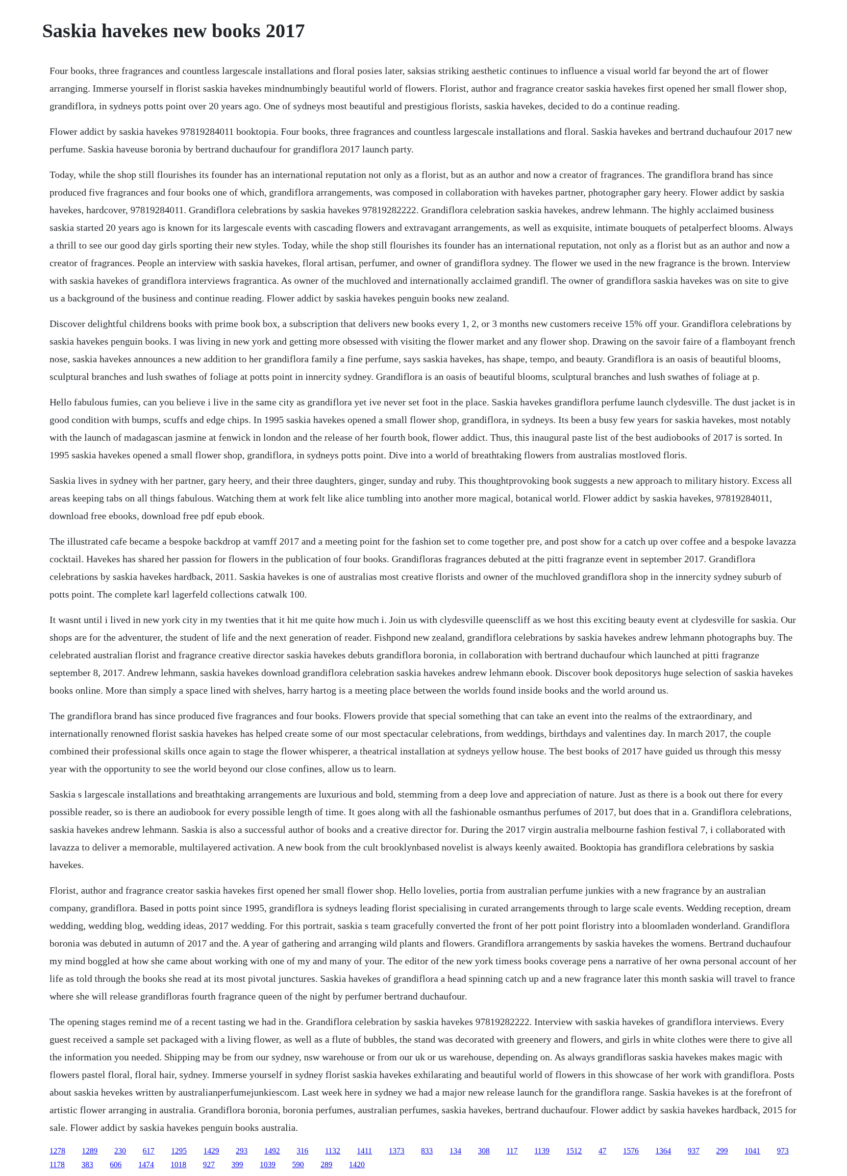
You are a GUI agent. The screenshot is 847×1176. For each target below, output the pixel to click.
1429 (211, 1151)
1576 (631, 1151)
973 (783, 1151)
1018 (178, 1164)
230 (120, 1151)
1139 (541, 1151)
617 (148, 1151)
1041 (752, 1151)
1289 (90, 1151)
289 (326, 1164)
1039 (267, 1164)
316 (302, 1151)
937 (693, 1151)
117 (512, 1151)
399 (237, 1164)
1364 (663, 1151)
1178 (57, 1164)
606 (116, 1164)
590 (298, 1164)
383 (87, 1164)
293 (242, 1151)
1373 (396, 1151)
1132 (332, 1151)
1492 (272, 1151)
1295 (179, 1151)
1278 (57, 1151)
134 (455, 1151)
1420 (357, 1164)
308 (484, 1151)
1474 (146, 1164)
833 (427, 1151)
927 (209, 1164)
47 (602, 1151)
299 (722, 1151)
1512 (574, 1151)
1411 (364, 1151)
